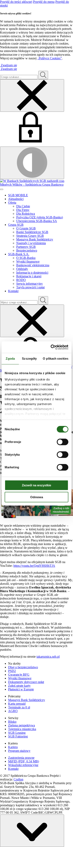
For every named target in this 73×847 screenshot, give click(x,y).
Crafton (18, 779)
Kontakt (13, 291)
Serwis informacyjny (29, 283)
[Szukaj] (43, 75)
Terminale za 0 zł (19, 707)
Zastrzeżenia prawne (21, 757)
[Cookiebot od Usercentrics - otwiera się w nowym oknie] (51, 347)
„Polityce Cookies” (49, 58)
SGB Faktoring (18, 736)
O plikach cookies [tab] (55, 358)
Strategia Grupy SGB (30, 235)
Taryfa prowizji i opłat (30, 287)
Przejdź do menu (44, 1)
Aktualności (16, 199)
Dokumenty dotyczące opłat (26, 682)
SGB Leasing (17, 732)
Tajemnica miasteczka (22, 729)
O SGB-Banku (25, 258)
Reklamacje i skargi (28, 276)
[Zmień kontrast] (32, 163)
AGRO (13, 711)
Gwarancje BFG (18, 674)
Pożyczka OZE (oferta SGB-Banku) (39, 217)
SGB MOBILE (18, 195)
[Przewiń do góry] (32, 830)
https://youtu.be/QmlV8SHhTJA (34, 565)
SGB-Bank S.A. (18, 254)
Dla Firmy (22, 210)
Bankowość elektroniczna (32, 265)
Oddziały (22, 269)
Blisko (12, 721)
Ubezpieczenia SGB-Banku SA (36, 221)
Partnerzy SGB (26, 246)
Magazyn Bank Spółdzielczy (34, 239)
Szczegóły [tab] (29, 358)
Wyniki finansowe (28, 261)
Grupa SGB (16, 224)
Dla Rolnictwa (25, 213)
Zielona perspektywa (21, 725)
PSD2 (12, 671)
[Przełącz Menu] (1, 189)
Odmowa (36, 497)
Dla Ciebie (23, 206)
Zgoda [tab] (10, 358)
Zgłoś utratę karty (19, 685)
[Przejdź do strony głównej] (36, 182)
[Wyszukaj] (43, 300)
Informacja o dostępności (32, 272)
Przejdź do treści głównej (16, 1)
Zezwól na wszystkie (36, 485)
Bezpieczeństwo (26, 250)
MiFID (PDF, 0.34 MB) (23, 761)
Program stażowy (19, 750)
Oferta (12, 202)
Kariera (13, 747)
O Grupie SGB (26, 228)
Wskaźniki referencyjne (23, 765)
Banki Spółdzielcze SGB (32, 232)
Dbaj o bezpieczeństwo (23, 667)
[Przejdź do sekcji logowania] (30, 141)
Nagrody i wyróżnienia (31, 243)
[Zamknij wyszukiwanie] (32, 95)
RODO (21, 280)
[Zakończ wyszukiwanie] (32, 321)
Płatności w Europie (21, 689)
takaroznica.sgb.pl (48, 656)
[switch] (62, 442)
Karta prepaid (17, 703)
